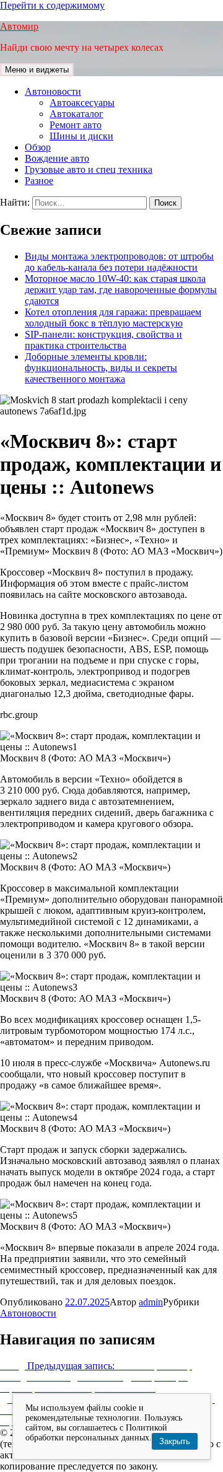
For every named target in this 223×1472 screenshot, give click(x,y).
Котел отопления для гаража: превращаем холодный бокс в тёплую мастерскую (113, 317)
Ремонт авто (76, 125)
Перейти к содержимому (52, 5)
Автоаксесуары (82, 102)
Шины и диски (81, 136)
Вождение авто (57, 158)
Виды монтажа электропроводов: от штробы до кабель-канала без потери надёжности (119, 262)
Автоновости (53, 91)
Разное (39, 180)
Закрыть (174, 1441)
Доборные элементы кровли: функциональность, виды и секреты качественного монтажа (101, 367)
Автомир (19, 26)
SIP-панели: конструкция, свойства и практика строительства (103, 340)
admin (151, 1302)
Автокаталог (76, 113)
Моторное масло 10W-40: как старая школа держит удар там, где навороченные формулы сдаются (121, 289)
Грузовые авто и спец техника (88, 169)
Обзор (38, 147)
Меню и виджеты (37, 69)
